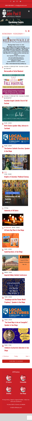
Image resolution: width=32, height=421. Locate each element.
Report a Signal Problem (17, 399)
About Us (26, 399)
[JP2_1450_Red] (23, 375)
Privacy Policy (6, 399)
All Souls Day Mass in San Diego (14, 230)
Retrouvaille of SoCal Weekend (13, 71)
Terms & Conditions (16, 401)
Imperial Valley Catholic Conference (15, 275)
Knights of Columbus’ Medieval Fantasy (16, 177)
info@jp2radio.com (21, 5)
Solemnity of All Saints (11, 210)
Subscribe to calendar (16, 361)
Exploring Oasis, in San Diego (13, 252)
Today (16, 356)
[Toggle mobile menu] (29, 11)
